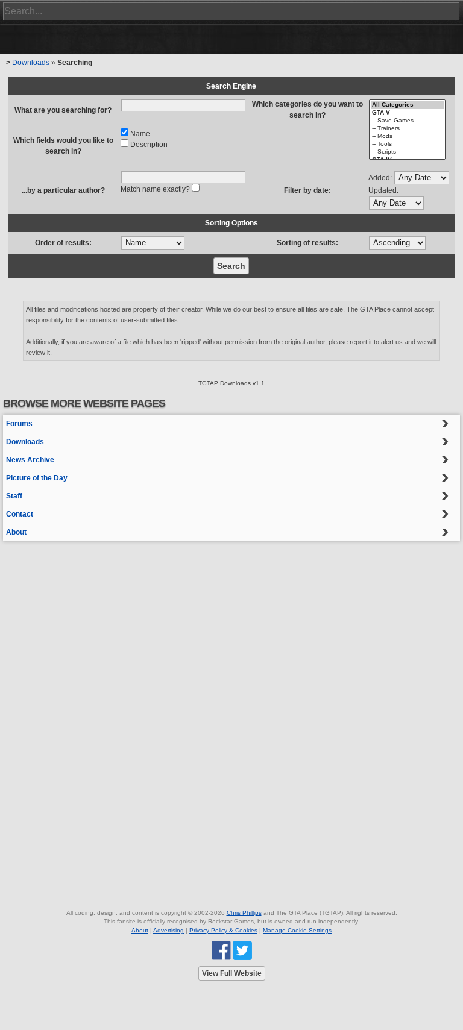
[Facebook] (221, 950)
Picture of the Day (37, 478)
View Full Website (232, 973)
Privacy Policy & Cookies (223, 930)
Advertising (168, 930)
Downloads (30, 62)
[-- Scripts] (407, 152)
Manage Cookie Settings (297, 930)
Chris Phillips (244, 912)
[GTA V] (407, 113)
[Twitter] (242, 950)
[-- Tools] (407, 144)
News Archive (30, 460)
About (16, 532)
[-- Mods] (407, 136)
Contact (19, 514)
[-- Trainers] (407, 129)
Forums (19, 423)
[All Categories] (407, 105)
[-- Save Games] (407, 121)
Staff (14, 496)
